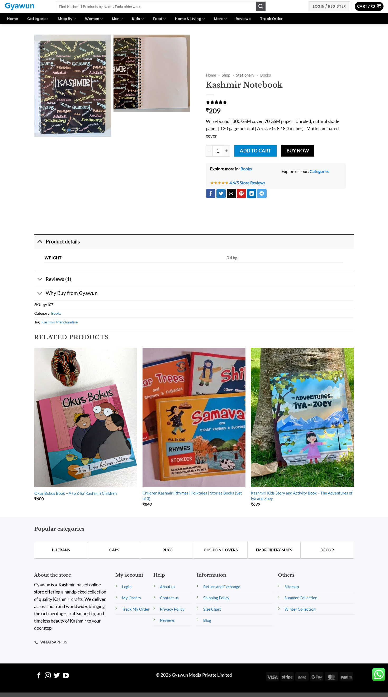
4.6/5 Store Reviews (247, 182)
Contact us (169, 597)
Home (12, 19)
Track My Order (136, 609)
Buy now (298, 150)
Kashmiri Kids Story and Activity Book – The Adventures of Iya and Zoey (301, 496)
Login (126, 586)
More (218, 18)
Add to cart (255, 150)
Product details (63, 241)
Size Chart (212, 609)
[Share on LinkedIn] (251, 193)
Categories (38, 19)
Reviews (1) (58, 279)
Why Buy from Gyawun (72, 293)
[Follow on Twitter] (57, 676)
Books (265, 75)
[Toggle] (39, 242)
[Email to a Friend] (231, 193)
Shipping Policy (216, 597)
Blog (207, 620)
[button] (369, 6)
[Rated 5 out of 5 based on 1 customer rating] (276, 102)
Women (92, 18)
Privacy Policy (172, 609)
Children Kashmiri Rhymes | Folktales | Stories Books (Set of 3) (192, 496)
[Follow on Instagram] (48, 676)
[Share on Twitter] (221, 193)
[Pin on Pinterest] (241, 193)
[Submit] (261, 6)
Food (157, 18)
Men (116, 18)
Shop (226, 75)
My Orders (131, 597)
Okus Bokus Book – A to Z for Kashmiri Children (75, 493)
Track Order (271, 19)
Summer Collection (301, 597)
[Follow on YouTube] (66, 676)
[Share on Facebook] (210, 193)
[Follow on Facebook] (39, 676)
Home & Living (188, 18)
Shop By (65, 18)
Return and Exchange (221, 586)
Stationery (245, 75)
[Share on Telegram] (261, 193)
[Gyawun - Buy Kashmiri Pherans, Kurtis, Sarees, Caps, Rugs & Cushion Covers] (26, 6)
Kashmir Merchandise (59, 322)
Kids (136, 18)
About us (167, 586)
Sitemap (292, 586)
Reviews (243, 19)
